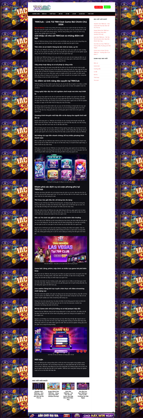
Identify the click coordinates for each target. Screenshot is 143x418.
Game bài (82, 13)
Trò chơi (91, 13)
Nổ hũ (60, 13)
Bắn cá (44, 13)
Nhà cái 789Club (39, 27)
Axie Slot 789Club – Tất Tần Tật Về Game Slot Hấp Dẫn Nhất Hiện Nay (68, 395)
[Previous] (32, 393)
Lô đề (67, 13)
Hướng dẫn (36, 13)
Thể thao (52, 13)
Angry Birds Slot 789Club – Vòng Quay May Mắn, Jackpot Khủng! (53, 394)
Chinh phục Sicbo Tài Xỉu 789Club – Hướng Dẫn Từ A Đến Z (102, 52)
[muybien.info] (42, 7)
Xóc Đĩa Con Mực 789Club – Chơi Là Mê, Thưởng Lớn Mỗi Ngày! (83, 395)
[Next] (89, 393)
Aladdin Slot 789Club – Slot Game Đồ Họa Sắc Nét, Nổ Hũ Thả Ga (39, 395)
